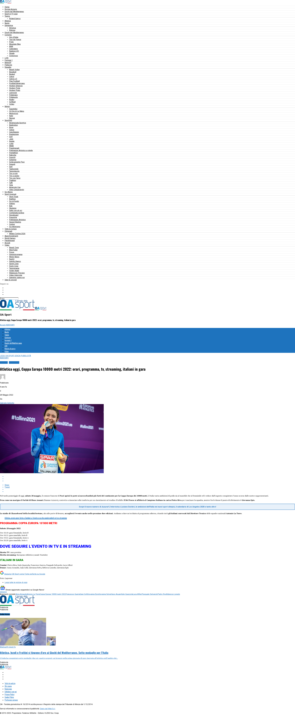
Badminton (13, 125)
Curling (12, 224)
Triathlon (12, 180)
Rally (11, 116)
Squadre (8, 67)
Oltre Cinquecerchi (16, 190)
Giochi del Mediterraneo (14, 11)
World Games (10, 238)
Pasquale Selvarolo (150, 594)
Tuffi (11, 183)
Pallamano (13, 95)
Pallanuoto (13, 97)
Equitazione (14, 134)
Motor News (14, 257)
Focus (11, 252)
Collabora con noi (11, 691)
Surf (11, 167)
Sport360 (8, 120)
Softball (12, 102)
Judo (11, 139)
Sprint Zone (14, 264)
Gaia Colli (83, 594)
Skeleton (12, 208)
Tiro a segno (14, 176)
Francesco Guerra (73, 594)
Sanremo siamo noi (17, 277)
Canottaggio (14, 132)
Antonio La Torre (33, 594)
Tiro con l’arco (14, 178)
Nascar (12, 118)
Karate (11, 141)
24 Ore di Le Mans (16, 111)
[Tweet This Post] (150, 479)
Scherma (12, 160)
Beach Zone (14, 247)
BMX (11, 46)
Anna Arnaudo (21, 594)
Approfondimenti (11, 236)
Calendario (13, 49)
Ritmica (12, 30)
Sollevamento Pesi (17, 162)
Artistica (12, 28)
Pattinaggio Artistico (17, 220)
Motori (7, 106)
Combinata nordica (16, 213)
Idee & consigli (11, 280)
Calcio (11, 76)
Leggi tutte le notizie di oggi (16, 582)
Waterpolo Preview (17, 273)
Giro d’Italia (13, 37)
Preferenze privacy (11, 700)
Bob (10, 206)
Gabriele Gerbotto (7, 403)
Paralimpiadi (14, 148)
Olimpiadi (8, 231)
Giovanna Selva (105, 594)
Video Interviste (15, 275)
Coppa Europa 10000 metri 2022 (53, 594)
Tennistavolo (14, 171)
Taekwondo (13, 169)
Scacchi (12, 157)
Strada (11, 53)
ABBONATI (10, 325)
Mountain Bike (15, 44)
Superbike (13, 109)
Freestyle (13, 217)
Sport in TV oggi (11, 14)
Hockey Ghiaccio (16, 86)
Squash (12, 164)
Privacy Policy (9, 694)
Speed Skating (15, 222)
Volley (11, 104)
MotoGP (8, 63)
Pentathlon (13, 153)
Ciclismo (8, 35)
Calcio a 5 (13, 79)
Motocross (13, 113)
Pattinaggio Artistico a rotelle (21, 150)
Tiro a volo (13, 173)
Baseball (12, 72)
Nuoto (7, 23)
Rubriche (12, 155)
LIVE (6, 58)
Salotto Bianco (15, 261)
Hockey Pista (14, 88)
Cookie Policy (9, 697)
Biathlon (12, 199)
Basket (12, 74)
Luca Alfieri (137, 594)
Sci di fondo (14, 201)
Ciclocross (13, 56)
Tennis (7, 16)
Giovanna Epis (93, 594)
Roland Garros (15, 19)
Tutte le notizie (11, 229)
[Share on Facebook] (150, 476)
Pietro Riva (162, 594)
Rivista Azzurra (11, 9)
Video (7, 245)
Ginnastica (9, 25)
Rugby (11, 99)
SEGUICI (3, 592)
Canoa (11, 130)
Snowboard (13, 215)
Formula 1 (9, 60)
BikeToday (13, 250)
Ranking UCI (14, 51)
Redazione (8, 689)
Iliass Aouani (116, 594)
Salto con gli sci (15, 210)
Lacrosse (13, 93)
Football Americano (17, 83)
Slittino (12, 203)
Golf (11, 137)
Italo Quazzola (127, 594)
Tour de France (15, 39)
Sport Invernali (10, 194)
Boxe (11, 127)
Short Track (13, 197)
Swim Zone (13, 266)
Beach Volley (14, 70)
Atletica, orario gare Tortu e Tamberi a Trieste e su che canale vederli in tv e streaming (36, 517)
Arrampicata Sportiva (17, 123)
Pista (11, 42)
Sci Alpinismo (14, 227)
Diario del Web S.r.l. (47, 709)
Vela (11, 185)
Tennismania (14, 268)
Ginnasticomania (15, 254)
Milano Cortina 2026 (17, 234)
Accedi (7, 243)
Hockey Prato (14, 90)
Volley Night (14, 271)
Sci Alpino (9, 192)
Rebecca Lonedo (173, 594)
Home (7, 7)
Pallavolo (8, 65)
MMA (11, 146)
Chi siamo (8, 686)
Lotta (11, 143)
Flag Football (14, 81)
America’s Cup (15, 187)
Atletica (8, 21)
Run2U (11, 259)
